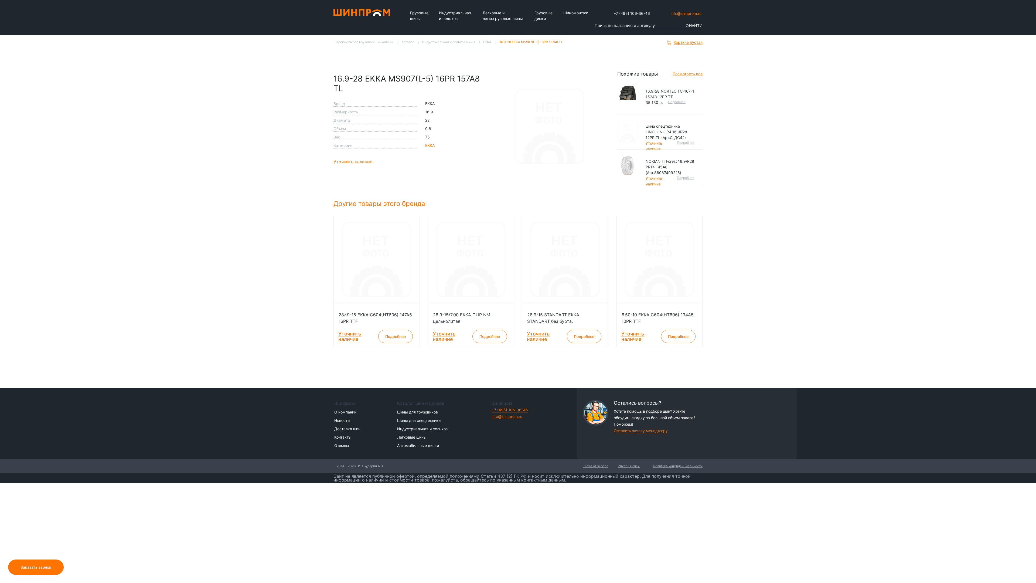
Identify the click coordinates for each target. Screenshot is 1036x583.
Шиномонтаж (575, 13)
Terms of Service (595, 466)
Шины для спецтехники (419, 420)
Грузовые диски (543, 16)
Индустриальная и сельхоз (455, 16)
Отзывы (341, 445)
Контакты (343, 437)
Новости (342, 420)
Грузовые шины (419, 16)
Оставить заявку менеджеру (641, 430)
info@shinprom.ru (686, 13)
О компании (345, 412)
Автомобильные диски (418, 445)
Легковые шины (412, 437)
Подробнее (677, 102)
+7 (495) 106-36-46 (632, 13)
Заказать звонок (36, 567)
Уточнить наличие (352, 161)
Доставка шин (347, 428)
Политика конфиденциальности (678, 466)
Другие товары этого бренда (380, 204)
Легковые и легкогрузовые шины (503, 16)
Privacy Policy (629, 466)
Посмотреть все (688, 74)
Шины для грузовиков (417, 412)
